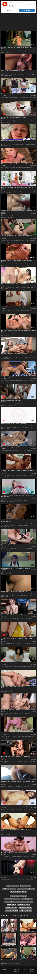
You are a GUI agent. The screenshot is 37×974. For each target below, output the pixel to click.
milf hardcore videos (9, 889)
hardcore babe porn (25, 907)
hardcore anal (11, 904)
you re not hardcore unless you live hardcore (18, 902)
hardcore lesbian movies (18, 891)
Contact (25, 969)
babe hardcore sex (25, 910)
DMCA (8, 969)
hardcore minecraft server (18, 896)
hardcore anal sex (11, 907)
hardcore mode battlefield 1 (26, 889)
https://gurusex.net (21, 915)
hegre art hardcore (12, 886)
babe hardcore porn (12, 910)
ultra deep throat (27, 899)
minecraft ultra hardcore (12, 899)
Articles (4, 969)
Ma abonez (26, 10)
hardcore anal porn (24, 904)
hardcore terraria (25, 886)
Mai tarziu (10, 10)
